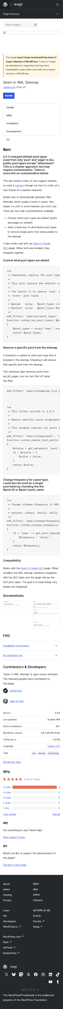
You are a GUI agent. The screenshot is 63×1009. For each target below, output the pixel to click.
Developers (9, 921)
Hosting (7, 894)
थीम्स (35, 889)
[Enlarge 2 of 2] (55, 604)
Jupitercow (9, 87)
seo (34, 753)
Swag (37, 926)
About (6, 883)
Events (37, 915)
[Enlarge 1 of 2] (26, 604)
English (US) (54, 746)
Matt (7, 942)
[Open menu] (58, 4)
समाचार (6, 889)
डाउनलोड (9, 95)
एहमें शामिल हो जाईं (41, 910)
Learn (6, 910)
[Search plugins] (35, 25)
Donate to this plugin (14, 864)
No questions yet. (13, 655)
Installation (12, 123)
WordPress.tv (12, 926)
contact (19, 185)
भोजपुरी (13, 966)
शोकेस (36, 883)
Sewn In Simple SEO (32, 568)
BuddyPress (11, 953)
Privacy (7, 900)
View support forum (14, 837)
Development (13, 131)
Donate (38, 921)
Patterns (38, 900)
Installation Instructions (16, 645)
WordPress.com (13, 936)
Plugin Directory (11, 14)
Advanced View (12, 762)
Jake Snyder (16, 701)
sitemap (41, 753)
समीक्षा (9, 115)
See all (56, 814)
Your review (9, 814)
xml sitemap (53, 753)
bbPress (9, 947)
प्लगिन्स (36, 894)
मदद (8, 139)
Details (10, 107)
